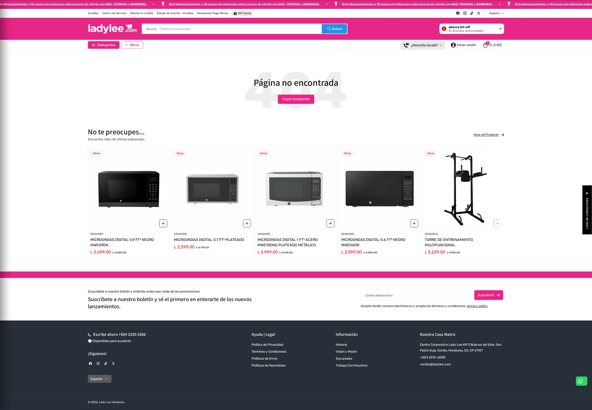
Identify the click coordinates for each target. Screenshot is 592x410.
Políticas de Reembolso (269, 365)
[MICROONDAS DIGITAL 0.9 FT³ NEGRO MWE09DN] (129, 189)
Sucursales (344, 359)
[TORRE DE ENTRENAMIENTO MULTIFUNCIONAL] (463, 189)
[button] (492, 45)
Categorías (106, 45)
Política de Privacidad (267, 345)
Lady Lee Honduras (111, 402)
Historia (341, 345)
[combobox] (245, 29)
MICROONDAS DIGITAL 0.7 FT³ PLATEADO (209, 239)
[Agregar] (163, 223)
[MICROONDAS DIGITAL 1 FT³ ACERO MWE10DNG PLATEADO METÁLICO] (296, 189)
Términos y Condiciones (269, 352)
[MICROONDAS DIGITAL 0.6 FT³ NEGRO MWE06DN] (379, 189)
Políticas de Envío (264, 359)
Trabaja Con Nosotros (351, 365)
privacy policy (477, 306)
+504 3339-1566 (132, 334)
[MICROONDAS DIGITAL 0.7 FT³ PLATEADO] (212, 189)
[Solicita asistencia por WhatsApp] (581, 381)
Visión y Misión (346, 352)
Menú (134, 45)
